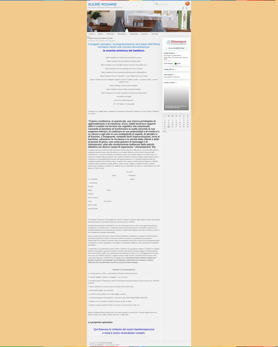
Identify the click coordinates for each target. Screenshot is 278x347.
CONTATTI (144, 34)
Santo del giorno (176, 76)
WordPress (100, 345)
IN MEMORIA (134, 34)
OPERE (100, 34)
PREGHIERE (121, 34)
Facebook (183, 8)
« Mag (164, 131)
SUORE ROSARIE (102, 4)
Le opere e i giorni (176, 96)
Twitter (187, 8)
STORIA (91, 34)
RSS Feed (187, 3)
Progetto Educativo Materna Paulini (100, 38)
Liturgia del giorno (176, 58)
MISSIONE (110, 34)
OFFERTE (155, 34)
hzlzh (117, 345)
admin (113, 41)
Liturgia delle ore (176, 69)
